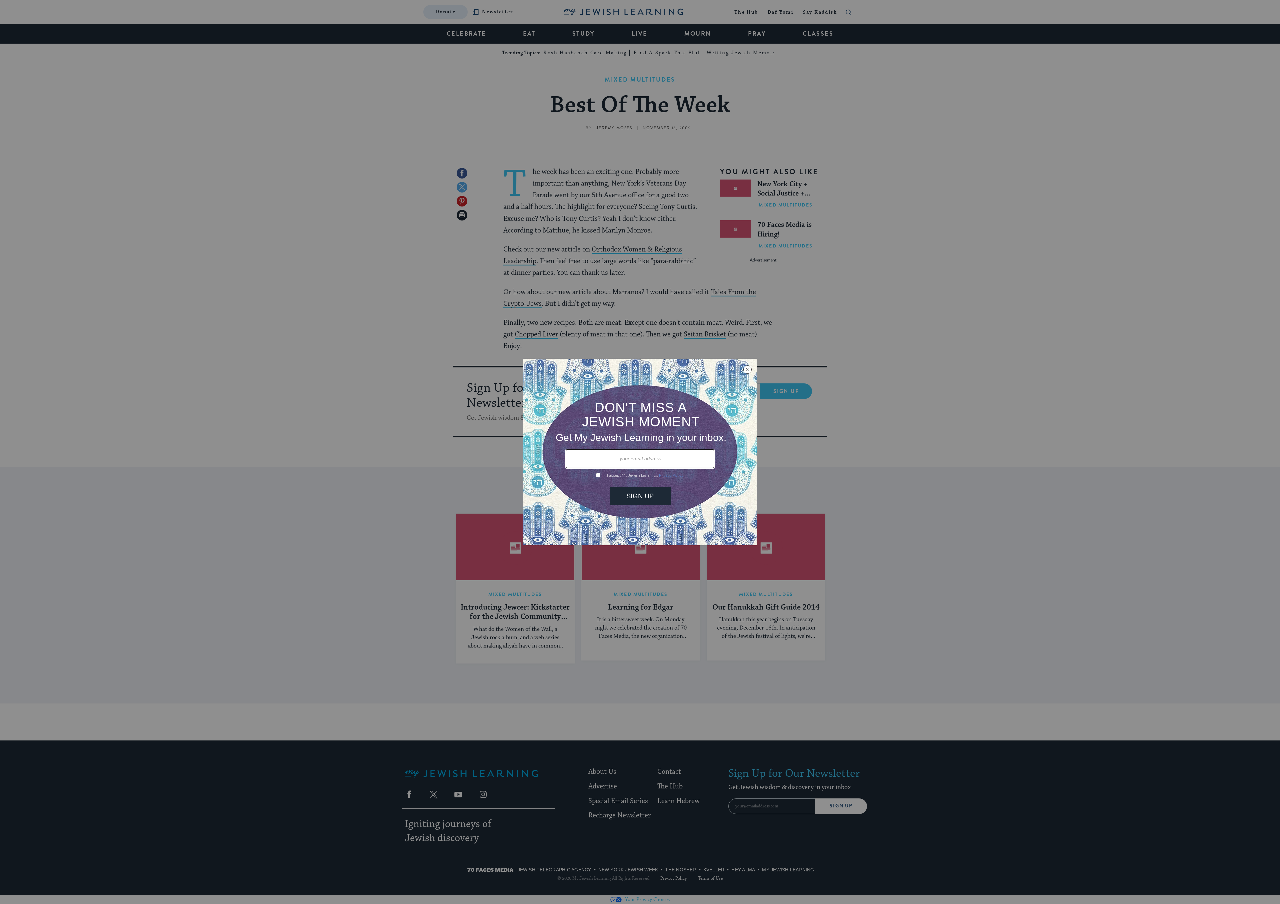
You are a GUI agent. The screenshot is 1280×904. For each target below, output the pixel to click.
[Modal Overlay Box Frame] (640, 452)
